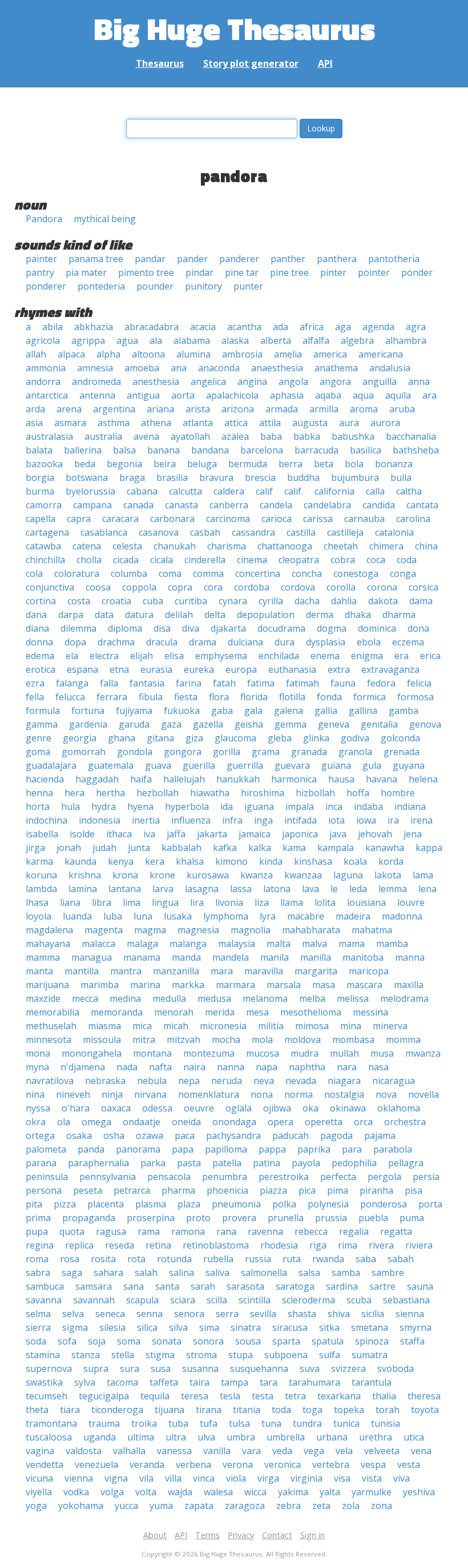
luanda (77, 916)
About (155, 1535)
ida (226, 806)
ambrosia (242, 354)
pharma (178, 1190)
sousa (248, 1341)
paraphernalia (98, 1163)
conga (403, 573)
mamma (43, 957)
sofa (67, 1341)
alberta (275, 340)
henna (39, 792)
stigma (160, 1355)
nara (347, 1067)
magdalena (49, 930)
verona (238, 1464)
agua (127, 340)
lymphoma (225, 916)
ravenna (265, 1231)
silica (147, 1327)
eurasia (156, 669)
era (401, 655)
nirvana (150, 1094)
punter (248, 286)
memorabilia (52, 1012)
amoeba (141, 368)
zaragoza (245, 1505)
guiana (336, 765)
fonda (329, 697)
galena (288, 710)
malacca (98, 943)
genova (425, 724)
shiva (339, 1313)
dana (36, 614)
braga (132, 477)
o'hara (76, 1108)
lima (131, 902)
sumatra (370, 1355)
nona (262, 1094)
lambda (41, 888)
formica (369, 697)
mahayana (48, 943)
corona (382, 587)
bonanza (394, 464)
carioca (276, 518)
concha (307, 573)
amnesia (95, 368)
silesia (112, 1327)
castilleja (345, 532)
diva (190, 628)
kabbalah (181, 847)
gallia (325, 710)
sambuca (45, 1286)
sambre (388, 1272)
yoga (36, 1505)
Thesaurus (160, 63)
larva (163, 888)
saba (366, 1259)
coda (407, 559)
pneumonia (236, 1204)
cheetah (341, 546)
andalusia (389, 368)
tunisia (385, 1423)
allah (36, 354)
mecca (85, 998)
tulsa (239, 1423)
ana (179, 368)
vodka (76, 1492)
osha (113, 1135)
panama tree (95, 258)
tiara (70, 1409)
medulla (169, 998)
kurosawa (208, 875)
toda (281, 1409)
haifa (141, 779)
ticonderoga (117, 1409)
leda (358, 888)
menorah (173, 1012)
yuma (161, 1505)
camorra (44, 505)
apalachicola (232, 395)
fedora (381, 683)
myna (37, 1067)
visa (342, 1478)
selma (38, 1313)
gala (253, 710)
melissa (353, 998)
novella (423, 1094)
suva (310, 1368)
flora (219, 697)
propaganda (88, 1217)
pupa (37, 1231)
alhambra (405, 340)
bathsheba (416, 450)
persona (44, 1190)
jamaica (255, 834)
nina (35, 1094)
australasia (49, 436)
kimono (231, 861)
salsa (309, 1272)
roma (37, 1259)
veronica (282, 1464)
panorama (138, 1149)
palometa (46, 1149)
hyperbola (187, 806)
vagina (40, 1450)
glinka (316, 738)
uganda (99, 1437)
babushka (353, 436)
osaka (79, 1135)
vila (146, 1478)
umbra (241, 1437)
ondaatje (141, 1121)
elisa (174, 655)
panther (288, 258)
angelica (208, 381)
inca (333, 806)
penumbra (224, 1176)
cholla (89, 559)
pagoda (336, 1135)
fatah (224, 683)
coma (170, 573)
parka (153, 1163)
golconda (400, 738)
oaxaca (116, 1108)
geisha (249, 724)
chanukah (175, 546)
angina (252, 381)
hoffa (357, 792)
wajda (180, 1492)
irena (421, 820)
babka (306, 436)
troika (144, 1423)
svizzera (348, 1368)
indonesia (99, 820)
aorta (183, 395)
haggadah (97, 779)
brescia (260, 477)
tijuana (169, 1409)
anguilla (379, 381)
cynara (233, 601)
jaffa (176, 834)
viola (236, 1478)
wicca (255, 1492)
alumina (193, 354)
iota (336, 820)
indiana (410, 806)
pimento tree (146, 272)
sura (129, 1368)
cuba (153, 601)
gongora (182, 751)
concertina (257, 573)
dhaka (358, 614)
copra (180, 587)
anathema (336, 368)
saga (72, 1272)
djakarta (228, 628)
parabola (392, 1149)
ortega (40, 1135)
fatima (261, 683)
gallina (363, 710)
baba (271, 436)
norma (298, 1094)
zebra (288, 1505)
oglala (238, 1108)
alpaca (71, 354)
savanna (44, 1300)
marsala (284, 984)
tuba (178, 1423)
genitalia (379, 724)
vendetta (44, 1464)
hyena (140, 806)
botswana (87, 477)
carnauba (364, 518)
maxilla (408, 984)
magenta (103, 930)
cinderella (204, 559)
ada (280, 326)
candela (276, 505)
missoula (102, 1039)
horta (38, 806)
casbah (205, 532)
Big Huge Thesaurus (234, 28)
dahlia (344, 601)
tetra (295, 1396)
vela (344, 1450)
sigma (75, 1327)
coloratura (76, 573)
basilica (365, 450)
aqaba (328, 395)
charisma (226, 546)
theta (37, 1409)
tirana (208, 1409)
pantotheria (393, 258)
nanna (230, 1067)
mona (38, 1053)
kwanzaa (303, 875)
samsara (93, 1286)
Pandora (44, 218)
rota (136, 1259)
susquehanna (259, 1368)
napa (266, 1067)
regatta (396, 1231)
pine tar (242, 272)
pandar (150, 258)
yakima (293, 1492)
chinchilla (45, 559)
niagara (344, 1080)
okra (36, 1121)
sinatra (246, 1327)
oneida (186, 1121)
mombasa (353, 1039)
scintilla (255, 1300)
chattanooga (284, 546)
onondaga (234, 1121)
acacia (203, 326)
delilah (179, 614)
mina (350, 1026)
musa (382, 1053)
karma (39, 861)
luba (112, 916)
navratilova (50, 1080)
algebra (357, 340)
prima (38, 1217)
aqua (363, 395)
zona (381, 1505)
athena (156, 422)
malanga (188, 943)
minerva (390, 1026)
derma (319, 614)
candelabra (327, 505)
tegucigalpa (104, 1396)
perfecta (338, 1176)
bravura (216, 477)
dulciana (245, 642)
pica (307, 1190)
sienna (410, 1313)
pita (34, 1204)
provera (239, 1217)
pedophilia (354, 1163)
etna (119, 669)
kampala (335, 847)
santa (167, 1286)
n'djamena (82, 1067)
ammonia (46, 368)
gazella (208, 724)
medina (125, 998)
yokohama (80, 1505)
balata (39, 450)
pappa (272, 1149)
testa (262, 1396)
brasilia (172, 477)
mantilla (81, 971)
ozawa (149, 1135)
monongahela (92, 1053)
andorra (43, 381)
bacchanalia (411, 436)
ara (429, 395)
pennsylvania (107, 1176)
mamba (392, 943)
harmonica (294, 779)
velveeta (382, 1450)
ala (156, 340)
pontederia (101, 286)
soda (36, 1341)
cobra (342, 559)
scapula (142, 1300)
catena (86, 546)
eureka (199, 669)
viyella (39, 1492)
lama (423, 875)
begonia (124, 464)
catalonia (394, 532)
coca (375, 559)
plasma (150, 1204)
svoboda (395, 1368)
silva (178, 1327)
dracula (161, 642)
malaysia (236, 943)
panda (91, 1149)
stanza (85, 1355)
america (330, 354)
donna (39, 642)
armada (281, 409)
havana (381, 779)
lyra (268, 916)
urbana (332, 1437)
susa (161, 1368)
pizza (65, 1204)
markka (188, 984)
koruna (41, 875)
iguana (259, 806)
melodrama (404, 998)
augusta (310, 422)
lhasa (37, 902)
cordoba (251, 587)
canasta (181, 505)
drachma (116, 642)
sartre (382, 1286)
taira (199, 1382)
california (334, 491)
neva (263, 1080)
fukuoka (182, 710)
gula (371, 765)
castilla (301, 532)
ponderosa (383, 1204)
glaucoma (235, 738)
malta (279, 943)
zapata (198, 1505)
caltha (409, 491)
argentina (114, 409)
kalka (259, 847)
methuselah (51, 1026)
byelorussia (90, 491)
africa (312, 326)
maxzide (43, 998)
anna (419, 381)
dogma (331, 628)
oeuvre (199, 1108)
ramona (188, 1231)
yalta (330, 1492)
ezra (35, 683)
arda (35, 409)
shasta (302, 1313)
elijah (141, 655)
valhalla (129, 1450)
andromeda (96, 381)
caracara (120, 518)
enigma (367, 655)
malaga (142, 943)
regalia (354, 1231)
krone (162, 875)
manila (274, 957)
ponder (417, 272)
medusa (214, 998)
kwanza (256, 875)
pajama (380, 1135)
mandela (230, 957)
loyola (38, 916)
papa (182, 1149)
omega (96, 1121)
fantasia (147, 683)
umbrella (286, 1437)
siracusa (290, 1327)
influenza (191, 820)
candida (378, 505)
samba (346, 1272)
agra (416, 326)
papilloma (226, 1149)
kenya (121, 861)
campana (92, 505)
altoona (148, 354)
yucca (126, 1505)
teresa (194, 1396)
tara (268, 1382)
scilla (217, 1300)
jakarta (212, 834)
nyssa (38, 1108)
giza (194, 738)
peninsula (47, 1176)
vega (314, 1450)
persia (426, 1176)
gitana (160, 738)
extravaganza (390, 669)
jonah (69, 847)
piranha (376, 1190)
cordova (298, 587)
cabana (142, 491)
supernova (49, 1368)
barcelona (261, 450)
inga (263, 820)
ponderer (46, 286)
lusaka (178, 916)
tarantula (372, 1382)
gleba (280, 738)
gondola (134, 751)
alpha (108, 354)
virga (268, 1478)
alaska (235, 340)
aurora (385, 422)
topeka (349, 1409)
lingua (165, 902)
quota (71, 1231)
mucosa (262, 1053)
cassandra (253, 532)
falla (109, 683)
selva (73, 1313)
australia (103, 436)
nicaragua (393, 1080)
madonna (402, 916)
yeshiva (419, 1492)
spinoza (372, 1341)
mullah (344, 1053)
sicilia (372, 1313)
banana (163, 450)
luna (143, 916)
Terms (207, 1535)
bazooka (44, 464)
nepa (189, 1080)
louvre (411, 902)
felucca (70, 697)
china (426, 546)
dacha (307, 601)
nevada (300, 1080)
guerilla (199, 765)
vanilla (217, 1450)
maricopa (369, 971)
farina (188, 683)
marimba (99, 984)
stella (122, 1355)
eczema (408, 642)
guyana (409, 765)
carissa (318, 518)
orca (363, 1121)
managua (91, 957)
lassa (241, 888)
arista (197, 409)
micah (175, 1026)
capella (40, 518)
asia (34, 422)
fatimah (302, 683)
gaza (171, 724)
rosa (69, 1259)
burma (40, 491)
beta (323, 464)
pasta (189, 1163)
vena (421, 1450)
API (325, 63)
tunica (346, 1423)
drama (202, 642)
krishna (84, 875)
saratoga (295, 1286)
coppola (139, 587)
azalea (235, 436)
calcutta (185, 491)
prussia (331, 1217)
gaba (222, 710)
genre (38, 738)
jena (413, 834)
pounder (155, 286)
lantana (124, 888)
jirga (35, 847)
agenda (378, 326)
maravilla (263, 971)
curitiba (191, 601)
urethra (375, 1437)
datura (139, 614)
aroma (364, 409)
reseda (119, 1245)
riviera (419, 1245)
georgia (79, 738)
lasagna (202, 888)
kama (294, 847)
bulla (400, 477)
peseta (87, 1190)
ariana (160, 409)
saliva (217, 1272)
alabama (192, 340)
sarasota (245, 1286)
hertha (110, 792)
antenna (97, 395)
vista (372, 1478)
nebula (152, 1080)
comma (208, 573)
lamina (82, 888)
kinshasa (313, 861)
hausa (341, 779)
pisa (413, 1190)
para (352, 1149)
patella (226, 1163)
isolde (82, 834)
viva (401, 1478)
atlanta (198, 422)
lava (310, 888)
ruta (292, 1259)
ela (72, 655)
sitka (329, 1327)
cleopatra (299, 559)
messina (370, 1012)
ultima (140, 1437)
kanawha (384, 847)
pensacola (169, 1176)
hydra (103, 806)
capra (79, 518)
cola (34, 573)
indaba (368, 806)
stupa (240, 1355)
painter (41, 258)
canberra (228, 505)
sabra (38, 1272)
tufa (208, 1423)
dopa (75, 642)
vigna (116, 1478)
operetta (323, 1121)
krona (125, 875)
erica (430, 655)
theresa (424, 1396)
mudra (304, 1053)
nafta (160, 1067)
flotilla (292, 697)
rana (226, 1231)
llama (291, 902)
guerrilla (245, 765)
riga (317, 1245)
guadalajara (51, 765)
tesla (230, 1396)
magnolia (251, 930)
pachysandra (233, 1135)
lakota (387, 875)
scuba (359, 1300)
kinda (271, 861)
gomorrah (84, 751)
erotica (40, 669)
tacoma (122, 1382)
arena (69, 409)
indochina (46, 820)
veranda (147, 1464)
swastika (44, 1382)
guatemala (111, 765)
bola (354, 464)
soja (97, 1341)
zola (351, 1505)
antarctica (47, 395)
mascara (364, 984)
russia (258, 1259)
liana (70, 902)
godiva (355, 738)
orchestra (405, 1121)
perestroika (284, 1176)
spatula (328, 1341)
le (334, 888)
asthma (114, 422)
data (104, 614)
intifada (300, 820)
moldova (302, 1039)
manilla (315, 957)
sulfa (329, 1355)
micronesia (223, 1026)
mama (351, 943)
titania (246, 1409)
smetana (369, 1327)
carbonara (172, 518)
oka (310, 1108)
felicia (419, 683)
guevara (292, 765)
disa (162, 628)
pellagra (405, 1163)
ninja (112, 1094)
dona (418, 628)
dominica (377, 628)
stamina (43, 1355)
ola (63, 1121)
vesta (408, 1464)
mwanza (423, 1053)
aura (349, 422)
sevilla (263, 1313)
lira (197, 902)
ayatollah (190, 436)
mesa (257, 1012)
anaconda (219, 368)
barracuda (316, 450)
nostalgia (344, 1094)
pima (337, 1190)
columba (129, 573)
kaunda (80, 861)
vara (251, 1450)
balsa (124, 450)
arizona (237, 409)
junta (139, 847)
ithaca (119, 834)
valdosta (84, 1450)
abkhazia (93, 326)
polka (284, 1204)
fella (35, 697)
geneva (333, 724)
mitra (143, 1039)
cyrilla (271, 601)
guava (158, 765)
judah (104, 847)
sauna (420, 1286)
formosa (415, 697)
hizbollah (315, 792)
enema (325, 655)
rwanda (328, 1259)
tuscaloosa (49, 1437)
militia (271, 1026)
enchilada (279, 655)
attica (236, 422)
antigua (143, 395)
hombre (398, 792)
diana (37, 628)
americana (380, 354)
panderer (239, 258)
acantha (244, 326)
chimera (386, 546)
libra (101, 902)
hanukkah (238, 779)
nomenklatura (208, 1094)
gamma (42, 724)
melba (312, 998)
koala (355, 861)
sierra (38, 1327)
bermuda (247, 464)
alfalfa (315, 340)
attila (270, 422)
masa (323, 984)
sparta (286, 1341)
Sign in (312, 1535)
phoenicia (227, 1190)
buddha (303, 477)
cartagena (47, 532)
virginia (306, 1478)
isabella (42, 834)
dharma (398, 614)
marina (145, 984)
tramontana (51, 1423)
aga (343, 326)
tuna (271, 1423)
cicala (161, 559)
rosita (103, 1259)
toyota (425, 1409)
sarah (203, 1286)
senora (189, 1313)
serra (227, 1313)
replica (79, 1245)
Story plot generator (250, 63)
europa (241, 669)
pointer (374, 272)
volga (112, 1492)
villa (173, 1478)
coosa (98, 587)
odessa (157, 1108)
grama (266, 751)
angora (335, 381)
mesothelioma (310, 1012)
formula (43, 710)
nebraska (105, 1080)
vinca (204, 1478)
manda (186, 957)
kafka (225, 847)
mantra (126, 971)
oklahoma (398, 1108)
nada (127, 1067)
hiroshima (262, 792)
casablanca (103, 532)
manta (39, 971)
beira (165, 464)
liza (262, 902)
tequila (155, 1396)
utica (414, 1437)
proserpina (151, 1217)
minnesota (48, 1039)
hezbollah (157, 792)
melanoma (265, 998)
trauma (104, 1423)
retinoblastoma (216, 1245)
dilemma (78, 628)
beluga (202, 464)
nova (386, 1094)
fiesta (185, 697)
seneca (110, 1313)
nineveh (73, 1094)
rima (347, 1245)
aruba (402, 409)
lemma (392, 888)
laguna (348, 875)
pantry (40, 272)
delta (214, 614)
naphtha (307, 1067)
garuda (134, 724)
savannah (94, 1300)
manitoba (363, 957)
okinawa (348, 1108)
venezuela (96, 1464)
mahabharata (311, 930)
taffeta (164, 1382)
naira (194, 1067)
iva (149, 834)
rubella (218, 1259)
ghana (121, 738)
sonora (208, 1341)
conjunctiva (50, 587)
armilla (323, 409)
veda (282, 1450)
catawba (43, 546)
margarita (315, 971)
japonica (300, 834)
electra (104, 655)
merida (220, 1012)
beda (84, 464)
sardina (342, 1286)
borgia (40, 477)
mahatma (372, 930)
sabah (401, 1259)
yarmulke (372, 1492)
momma (403, 1039)
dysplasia (325, 642)
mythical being (105, 218)
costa (78, 601)
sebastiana (406, 1300)
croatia (116, 601)
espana (82, 669)
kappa (428, 847)
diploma (125, 628)
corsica (423, 587)
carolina (413, 518)
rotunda (174, 1259)
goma (38, 751)
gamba (403, 710)
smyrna (415, 1327)
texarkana (339, 1396)
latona (277, 888)
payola (306, 1163)
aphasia (287, 395)
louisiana (366, 902)
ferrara (111, 697)
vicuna (39, 1478)
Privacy (241, 1535)
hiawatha (209, 792)
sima (209, 1327)
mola (262, 1039)
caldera (228, 491)
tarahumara (314, 1382)
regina (40, 1245)
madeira (353, 916)
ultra (176, 1437)
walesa (218, 1492)
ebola (369, 642)
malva (314, 943)
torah (388, 1409)
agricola (43, 340)
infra (232, 820)
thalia (384, 1396)
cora (213, 587)
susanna (200, 1368)
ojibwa (277, 1108)
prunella (286, 1217)
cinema (252, 559)
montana (152, 1053)
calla (375, 491)
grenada (401, 751)
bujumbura (355, 477)
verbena (193, 1464)
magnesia (198, 930)
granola (355, 751)
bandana (210, 450)
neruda (226, 1080)
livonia (229, 902)
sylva (84, 1382)
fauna (343, 683)
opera (280, 1121)
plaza (188, 1204)
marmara (235, 984)
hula (70, 806)
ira (393, 820)
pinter (333, 272)
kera (154, 861)
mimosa (312, 1026)
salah (146, 1272)
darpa (70, 614)
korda (391, 861)
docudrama (281, 628)
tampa (234, 1382)
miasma (104, 1026)
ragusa (111, 1231)
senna (149, 1313)
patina (266, 1163)
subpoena (286, 1355)
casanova (159, 532)
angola (293, 381)
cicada (126, 559)
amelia (288, 354)
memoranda (117, 1012)
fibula (151, 697)
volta (145, 1492)
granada (309, 751)
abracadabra (151, 326)
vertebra (330, 1464)
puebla (373, 1217)
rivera (381, 1245)
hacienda (45, 779)
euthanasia (292, 669)
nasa (378, 1067)
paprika (313, 1149)
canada (138, 505)
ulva (206, 1437)
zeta (321, 1505)
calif (264, 491)
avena (146, 436)
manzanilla (176, 971)
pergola (384, 1176)
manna (410, 957)
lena (427, 888)
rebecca (311, 1231)
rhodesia (279, 1245)
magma (150, 930)
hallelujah (184, 779)
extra (339, 669)
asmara (70, 422)
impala (299, 806)
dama (421, 601)
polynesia (328, 1204)
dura (284, 642)
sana (133, 1286)
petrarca (132, 1190)
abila (52, 326)
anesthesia (155, 381)
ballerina (83, 450)
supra (95, 1368)
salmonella (264, 1272)
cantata (422, 505)
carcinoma (228, 518)
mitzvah (183, 1039)
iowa (366, 820)
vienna (78, 1478)
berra (290, 464)
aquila (398, 395)
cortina (41, 601)
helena (423, 779)
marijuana (47, 984)
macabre (305, 916)
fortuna (87, 710)
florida (254, 697)
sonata (166, 1341)
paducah (290, 1135)
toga (312, 1409)
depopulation (265, 614)
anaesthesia (277, 368)
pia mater (86, 272)
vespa (373, 1464)
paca (185, 1135)
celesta (127, 546)
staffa (412, 1341)
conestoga (355, 573)
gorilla (226, 751)
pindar (199, 272)
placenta (105, 1204)
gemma (290, 724)
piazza (273, 1190)
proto (198, 1217)
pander (192, 258)
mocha (226, 1039)
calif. (293, 491)
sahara (108, 1272)
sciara (182, 1300)
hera (74, 792)
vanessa (174, 1450)
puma (412, 1217)
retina (158, 1245)
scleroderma (308, 1300)
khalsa (190, 861)
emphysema (221, 655)
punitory (203, 286)
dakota (383, 601)
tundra (307, 1423)
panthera (337, 258)
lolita (325, 902)
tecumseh (46, 1396)
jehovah (375, 834)
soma (128, 1341)
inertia (146, 820)
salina (181, 1272)
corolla (341, 587)
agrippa (88, 340)
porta (430, 1204)
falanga (72, 683)
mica (142, 1026)
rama (149, 1231)
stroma (201, 1355)
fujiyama (134, 710)
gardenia (88, 724)
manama (141, 957)
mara (222, 971)
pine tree (289, 272)
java (337, 834)
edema (40, 655)
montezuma (209, 1053)
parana (41, 1163)
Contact (277, 1535)
